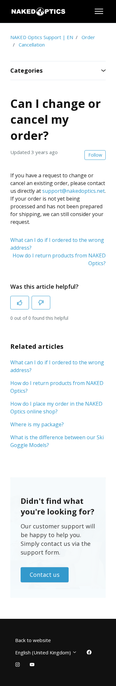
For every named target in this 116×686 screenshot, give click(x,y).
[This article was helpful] (19, 302)
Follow (95, 155)
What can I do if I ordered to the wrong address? (57, 366)
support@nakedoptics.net (73, 190)
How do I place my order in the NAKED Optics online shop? (56, 407)
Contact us (45, 574)
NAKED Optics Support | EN (41, 37)
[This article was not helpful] (41, 302)
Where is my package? (37, 424)
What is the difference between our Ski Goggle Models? (57, 441)
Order (88, 37)
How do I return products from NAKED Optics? (56, 386)
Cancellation (32, 44)
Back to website (33, 640)
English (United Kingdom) (43, 652)
